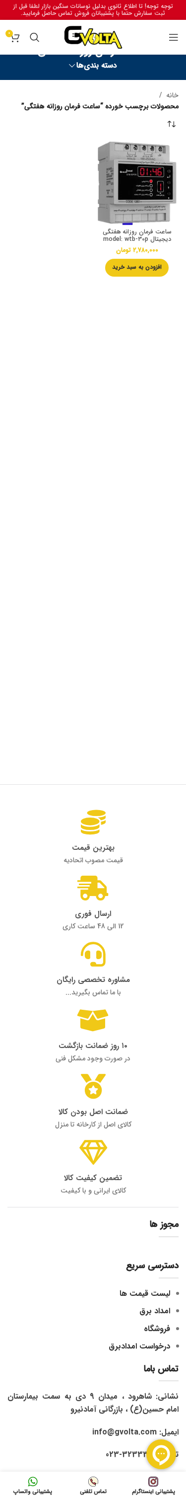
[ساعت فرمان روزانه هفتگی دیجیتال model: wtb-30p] (137, 183)
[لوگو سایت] (93, 36)
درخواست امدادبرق (139, 1346)
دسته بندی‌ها (96, 66)
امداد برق (154, 1311)
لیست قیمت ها (145, 1293)
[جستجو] (35, 37)
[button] (137, 268)
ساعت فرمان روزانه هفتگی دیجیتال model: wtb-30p (137, 235)
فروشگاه (157, 1329)
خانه (172, 95)
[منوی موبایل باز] (174, 37)
